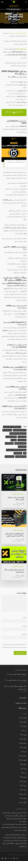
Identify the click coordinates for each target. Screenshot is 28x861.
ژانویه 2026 (23, 739)
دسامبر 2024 (22, 794)
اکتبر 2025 (23, 751)
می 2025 (23, 773)
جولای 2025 (23, 764)
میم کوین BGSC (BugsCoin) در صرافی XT (16, 450)
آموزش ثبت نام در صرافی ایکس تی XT (15, 680)
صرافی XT (13, 440)
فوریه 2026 (23, 734)
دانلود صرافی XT (22, 436)
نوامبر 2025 (23, 747)
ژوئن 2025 (23, 768)
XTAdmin (21, 23)
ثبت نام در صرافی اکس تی (19, 430)
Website (24, 634)
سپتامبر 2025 (22, 756)
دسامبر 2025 (22, 743)
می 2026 (23, 730)
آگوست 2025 (22, 760)
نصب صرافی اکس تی (21, 456)
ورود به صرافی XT (9, 456)
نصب (25, 453)
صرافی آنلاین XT (9, 443)
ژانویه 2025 (23, 790)
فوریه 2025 (23, 785)
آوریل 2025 (23, 777)
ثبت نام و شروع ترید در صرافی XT (18, 433)
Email (24, 626)
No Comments (7, 23)
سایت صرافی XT (22, 440)
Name (24, 617)
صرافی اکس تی (22, 446)
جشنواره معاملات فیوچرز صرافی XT (16, 674)
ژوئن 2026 (23, 726)
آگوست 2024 (22, 802)
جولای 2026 (23, 722)
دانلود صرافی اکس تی (11, 436)
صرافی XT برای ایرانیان (20, 443)
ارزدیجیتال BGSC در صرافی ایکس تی (12, 427)
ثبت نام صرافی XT (7, 430)
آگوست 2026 (22, 718)
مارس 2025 (23, 781)
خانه (25, 33)
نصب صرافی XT (18, 453)
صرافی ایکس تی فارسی (16, 33)
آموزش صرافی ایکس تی (14, 9)
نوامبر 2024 (23, 798)
